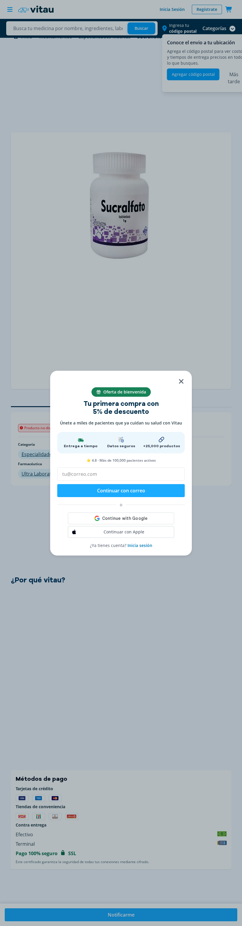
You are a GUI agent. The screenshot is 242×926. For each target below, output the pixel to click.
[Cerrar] (181, 381)
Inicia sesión (139, 545)
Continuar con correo (121, 490)
